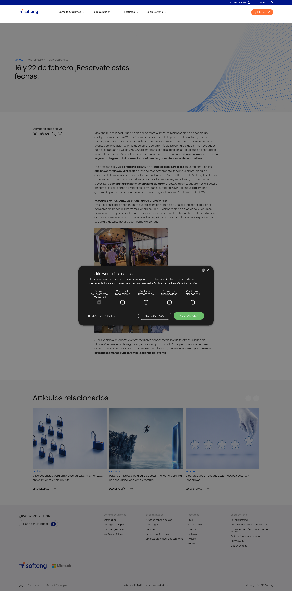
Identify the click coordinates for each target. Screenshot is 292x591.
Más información (187, 283)
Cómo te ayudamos (69, 12)
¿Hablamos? (262, 12)
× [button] (208, 270)
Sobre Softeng (155, 12)
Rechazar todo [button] (155, 315)
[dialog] (146, 295)
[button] (101, 316)
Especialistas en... (102, 12)
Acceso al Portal (238, 2)
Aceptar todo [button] (189, 315)
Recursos (129, 12)
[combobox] (203, 270)
